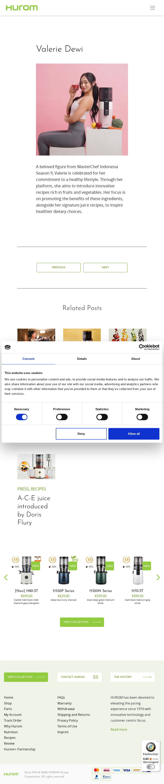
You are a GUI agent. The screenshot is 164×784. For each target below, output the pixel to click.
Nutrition (11, 732)
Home (8, 697)
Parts (8, 709)
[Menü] (157, 742)
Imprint (63, 732)
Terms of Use (67, 726)
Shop (8, 703)
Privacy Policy (67, 720)
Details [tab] (82, 358)
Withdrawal (66, 709)
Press (23, 489)
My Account (13, 714)
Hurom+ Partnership (19, 749)
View (35, 566)
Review (9, 743)
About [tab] (135, 358)
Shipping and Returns (73, 714)
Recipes (38, 489)
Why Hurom (13, 726)
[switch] (62, 417)
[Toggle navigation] (152, 8)
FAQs (61, 697)
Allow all (134, 433)
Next (105, 267)
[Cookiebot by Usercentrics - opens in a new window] (141, 347)
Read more (119, 729)
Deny (81, 433)
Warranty (64, 703)
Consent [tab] (28, 358)
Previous (58, 267)
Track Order (13, 720)
